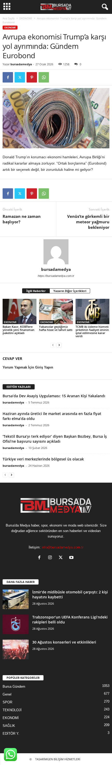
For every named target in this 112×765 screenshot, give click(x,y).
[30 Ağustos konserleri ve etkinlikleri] (16, 649)
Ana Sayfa (9, 18)
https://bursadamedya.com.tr (56, 275)
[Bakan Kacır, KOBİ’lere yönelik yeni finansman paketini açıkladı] (19, 311)
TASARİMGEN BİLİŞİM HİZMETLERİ (57, 759)
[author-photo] (56, 251)
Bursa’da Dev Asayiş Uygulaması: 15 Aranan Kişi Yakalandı (54, 395)
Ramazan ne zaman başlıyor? (22, 219)
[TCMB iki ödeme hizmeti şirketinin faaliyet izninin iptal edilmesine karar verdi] (92, 311)
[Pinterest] (32, 77)
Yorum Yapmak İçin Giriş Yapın (28, 367)
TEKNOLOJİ (12, 710)
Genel (7, 694)
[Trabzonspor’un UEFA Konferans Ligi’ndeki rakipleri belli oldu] (16, 624)
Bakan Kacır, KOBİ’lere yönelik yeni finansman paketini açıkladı (18, 330)
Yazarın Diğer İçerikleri (69, 291)
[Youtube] (72, 558)
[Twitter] (20, 77)
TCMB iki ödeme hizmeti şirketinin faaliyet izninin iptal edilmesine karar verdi (92, 331)
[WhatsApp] (44, 77)
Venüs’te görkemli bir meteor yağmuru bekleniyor (88, 222)
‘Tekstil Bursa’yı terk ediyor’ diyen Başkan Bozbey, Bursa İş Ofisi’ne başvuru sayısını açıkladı (55, 439)
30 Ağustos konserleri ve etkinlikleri (64, 642)
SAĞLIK (9, 726)
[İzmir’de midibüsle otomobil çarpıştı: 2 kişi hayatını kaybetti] (16, 599)
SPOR (7, 702)
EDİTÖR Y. (11, 733)
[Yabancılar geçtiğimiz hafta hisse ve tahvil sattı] (56, 311)
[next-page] (59, 345)
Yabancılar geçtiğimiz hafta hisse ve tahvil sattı (55, 328)
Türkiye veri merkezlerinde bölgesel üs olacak (43, 459)
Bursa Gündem (14, 686)
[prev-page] (52, 345)
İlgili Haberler (36, 291)
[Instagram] (51, 558)
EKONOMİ (26, 18)
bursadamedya (21, 64)
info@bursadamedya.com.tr (62, 547)
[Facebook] (8, 77)
